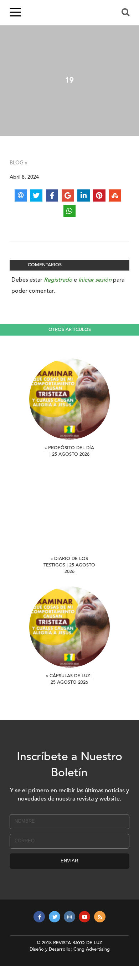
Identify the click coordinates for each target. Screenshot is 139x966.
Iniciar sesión (95, 280)
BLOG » (18, 163)
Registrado (58, 280)
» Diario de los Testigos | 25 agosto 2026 (69, 565)
